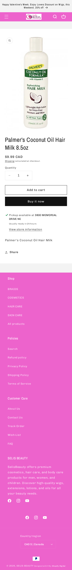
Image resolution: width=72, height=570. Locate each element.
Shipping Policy (18, 375)
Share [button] (14, 252)
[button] (6, 16)
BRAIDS (13, 289)
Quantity (10, 167)
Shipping (9, 161)
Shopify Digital (58, 566)
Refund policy (17, 357)
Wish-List (14, 435)
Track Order (16, 426)
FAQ (10, 443)
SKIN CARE (15, 315)
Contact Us (15, 417)
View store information (25, 229)
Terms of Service (19, 383)
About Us (14, 408)
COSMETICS (16, 297)
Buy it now (36, 201)
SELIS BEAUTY (25, 565)
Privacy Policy (17, 366)
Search (13, 349)
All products (16, 324)
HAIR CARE (15, 306)
